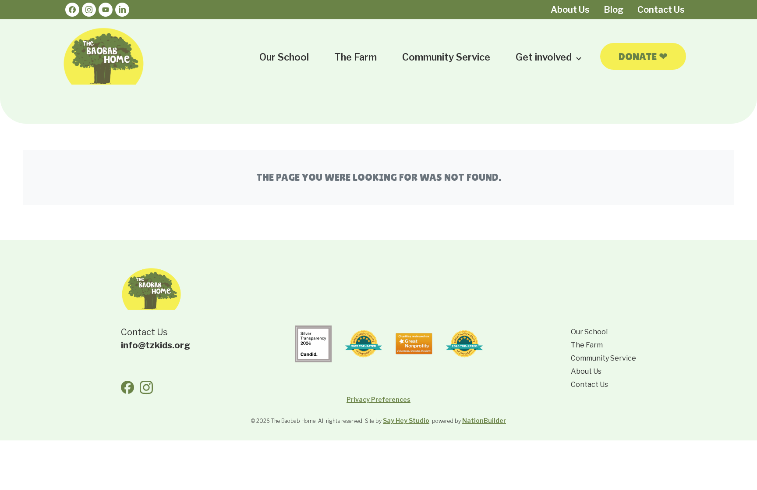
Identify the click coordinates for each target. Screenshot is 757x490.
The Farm (355, 57)
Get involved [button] (545, 57)
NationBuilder (484, 420)
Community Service (446, 57)
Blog (613, 9)
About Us (570, 9)
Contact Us (661, 9)
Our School (284, 57)
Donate (643, 56)
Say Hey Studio (406, 420)
